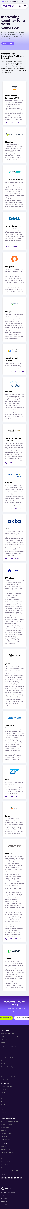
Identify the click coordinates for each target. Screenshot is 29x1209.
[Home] (8, 6)
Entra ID (3, 1089)
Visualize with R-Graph (7, 1033)
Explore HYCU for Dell (11, 246)
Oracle (3, 1102)
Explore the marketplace (8, 1152)
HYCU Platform (5, 1030)
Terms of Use (4, 1201)
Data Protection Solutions (8, 1046)
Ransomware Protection (8, 1061)
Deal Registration (6, 1139)
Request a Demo (5, 1149)
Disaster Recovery (6, 1055)
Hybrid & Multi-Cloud (7, 1058)
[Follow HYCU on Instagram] (15, 1178)
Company (4, 1109)
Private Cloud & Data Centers (9, 1071)
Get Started (4, 1143)
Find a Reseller (5, 1127)
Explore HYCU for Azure (11, 463)
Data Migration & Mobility (8, 1052)
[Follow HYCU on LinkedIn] (5, 1178)
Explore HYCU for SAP (11, 796)
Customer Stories (6, 1162)
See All (3, 1092)
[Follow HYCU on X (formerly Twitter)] (2, 1178)
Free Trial (3, 1146)
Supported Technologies (8, 1067)
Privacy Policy (4, 1204)
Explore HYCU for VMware (12, 939)
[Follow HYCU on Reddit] (18, 1178)
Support (3, 1159)
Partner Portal (5, 1136)
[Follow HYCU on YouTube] (8, 1178)
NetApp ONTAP (5, 1080)
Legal (2, 1195)
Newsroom (4, 1115)
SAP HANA (4, 1099)
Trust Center (4, 1198)
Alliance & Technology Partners (9, 1121)
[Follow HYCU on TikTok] (21, 1178)
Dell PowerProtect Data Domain (9, 1077)
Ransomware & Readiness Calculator (11, 1171)
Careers (3, 1112)
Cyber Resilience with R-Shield (9, 1036)
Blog (2, 1168)
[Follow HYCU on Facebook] (12, 1178)
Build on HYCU (5, 1039)
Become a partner (7, 43)
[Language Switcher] (20, 6)
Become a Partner (6, 1133)
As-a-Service (5, 1083)
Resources (4, 1156)
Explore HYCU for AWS (11, 122)
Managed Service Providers (9, 1124)
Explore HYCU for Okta (11, 558)
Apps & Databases (6, 1096)
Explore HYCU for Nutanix (12, 508)
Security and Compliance (8, 1064)
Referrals (3, 1130)
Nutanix (3, 1074)
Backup (3, 1049)
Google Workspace (6, 1086)
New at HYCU (4, 1165)
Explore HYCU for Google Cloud (14, 371)
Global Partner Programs (8, 1118)
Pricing (3, 1042)
